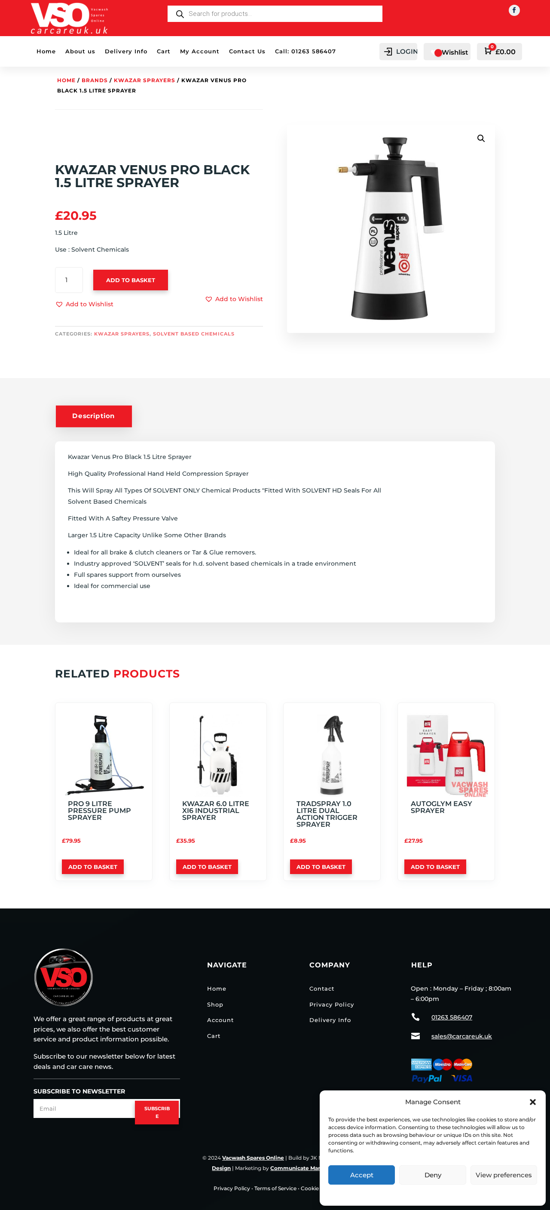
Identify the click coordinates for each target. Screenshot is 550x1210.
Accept (361, 1175)
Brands (95, 80)
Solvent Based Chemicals (194, 334)
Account (220, 1019)
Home (46, 51)
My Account (200, 51)
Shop (215, 1004)
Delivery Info (126, 51)
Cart (164, 51)
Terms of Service (275, 1188)
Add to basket (130, 280)
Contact (321, 988)
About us (80, 51)
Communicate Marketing (304, 1168)
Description (93, 416)
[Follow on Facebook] (514, 10)
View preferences (504, 1175)
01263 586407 (451, 1017)
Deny (433, 1175)
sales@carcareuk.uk (461, 1036)
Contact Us (247, 51)
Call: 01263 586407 (305, 51)
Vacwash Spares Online (253, 1158)
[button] (533, 1102)
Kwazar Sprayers (144, 80)
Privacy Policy (433, 1194)
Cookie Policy (318, 1188)
